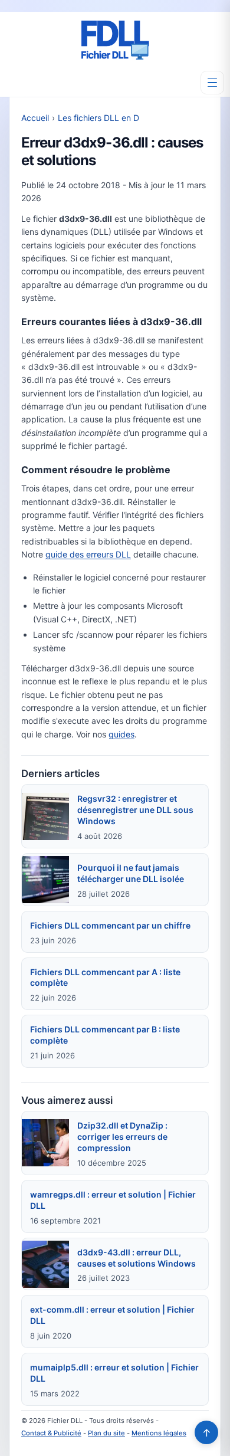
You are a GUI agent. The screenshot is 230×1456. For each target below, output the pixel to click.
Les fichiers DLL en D (98, 118)
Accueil (35, 118)
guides (121, 734)
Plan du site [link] (106, 1433)
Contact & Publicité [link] (51, 1433)
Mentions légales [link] (159, 1433)
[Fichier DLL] (115, 40)
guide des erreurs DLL (88, 554)
